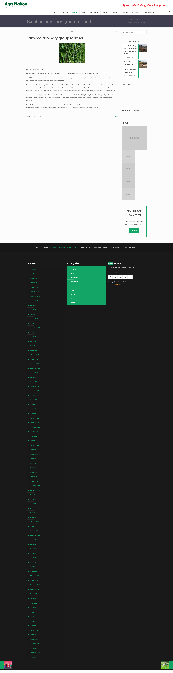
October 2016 (34, 648)
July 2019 (33, 499)
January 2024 (34, 359)
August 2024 (34, 332)
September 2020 (35, 458)
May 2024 (33, 341)
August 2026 (34, 269)
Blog (132, 20)
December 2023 (35, 364)
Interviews (74, 286)
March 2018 (33, 571)
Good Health (74, 277)
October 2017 (34, 594)
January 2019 (34, 526)
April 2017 (33, 621)
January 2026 (34, 287)
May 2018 (33, 562)
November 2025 (35, 296)
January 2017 (34, 634)
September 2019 (35, 490)
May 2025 (33, 310)
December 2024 (35, 323)
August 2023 (34, 382)
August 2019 (34, 495)
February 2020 (34, 476)
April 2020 (33, 467)
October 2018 (34, 540)
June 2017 (33, 612)
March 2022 (33, 413)
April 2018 (33, 567)
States (72, 298)
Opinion (73, 294)
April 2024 (33, 346)
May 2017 (33, 616)
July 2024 (33, 337)
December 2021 (35, 422)
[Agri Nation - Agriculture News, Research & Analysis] (16, 4)
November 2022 (35, 391)
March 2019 (33, 517)
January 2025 (34, 319)
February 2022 (34, 418)
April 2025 (33, 314)
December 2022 (35, 386)
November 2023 (35, 368)
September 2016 (35, 652)
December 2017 (35, 585)
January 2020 (34, 481)
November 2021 (35, 427)
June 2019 (33, 504)
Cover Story (74, 269)
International (74, 281)
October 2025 (34, 301)
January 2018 (34, 580)
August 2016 (34, 657)
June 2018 (33, 558)
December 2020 (35, 454)
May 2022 (33, 409)
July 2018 (33, 553)
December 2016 (35, 639)
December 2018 (35, 531)
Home (124, 20)
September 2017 (35, 598)
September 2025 (35, 305)
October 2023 (34, 373)
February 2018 (34, 576)
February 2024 (34, 355)
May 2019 (33, 508)
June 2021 (33, 440)
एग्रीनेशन (73, 303)
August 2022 (34, 400)
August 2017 (34, 603)
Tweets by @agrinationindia (130, 114)
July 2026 (33, 273)
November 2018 (35, 535)
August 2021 (34, 436)
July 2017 (33, 607)
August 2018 (34, 549)
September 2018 (35, 544)
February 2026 (34, 282)
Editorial (73, 273)
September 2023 (35, 377)
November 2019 (35, 486)
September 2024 (35, 328)
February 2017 (34, 630)
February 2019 (34, 522)
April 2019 (33, 513)
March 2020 (33, 472)
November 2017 (35, 589)
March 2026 (33, 278)
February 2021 (34, 445)
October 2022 (34, 395)
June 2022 (33, 404)
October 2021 (34, 431)
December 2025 (35, 291)
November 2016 (35, 643)
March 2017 (33, 625)
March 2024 (33, 350)
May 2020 (33, 463)
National (139, 20)
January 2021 (34, 449)
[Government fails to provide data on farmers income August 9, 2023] (167, 665)
